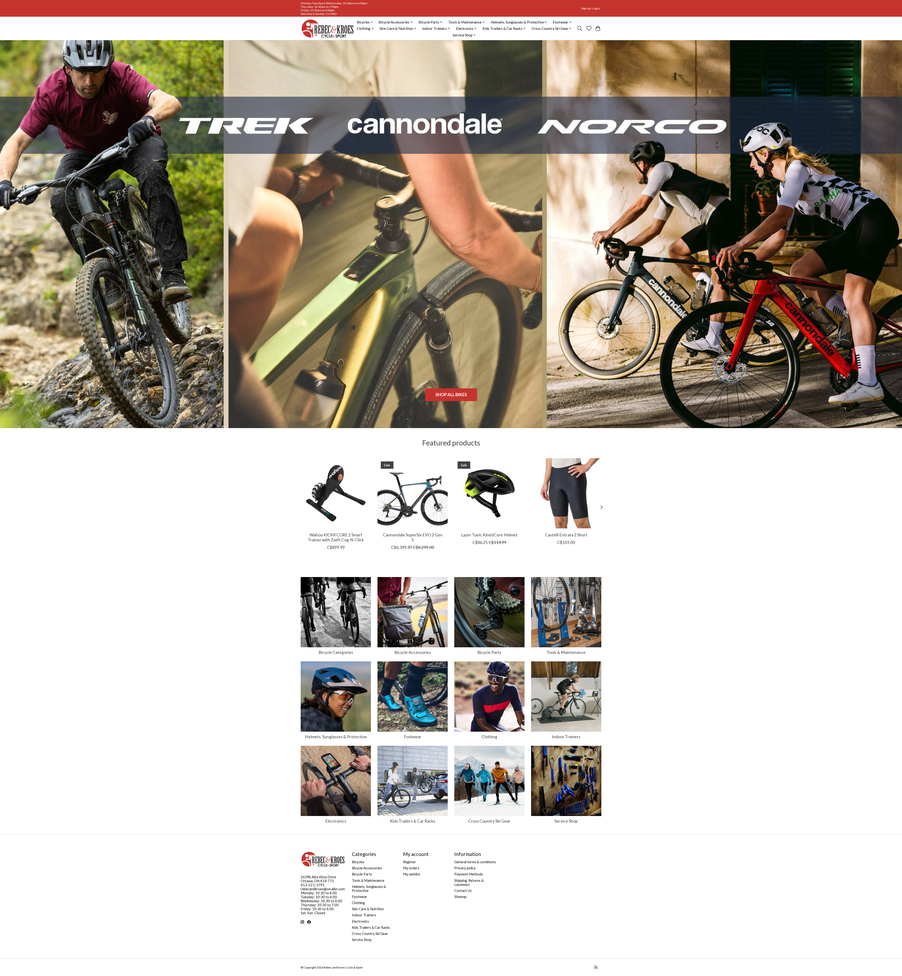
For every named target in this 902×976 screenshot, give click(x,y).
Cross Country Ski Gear (489, 821)
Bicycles (358, 862)
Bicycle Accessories (412, 652)
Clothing (489, 736)
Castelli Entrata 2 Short (566, 534)
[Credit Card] (596, 967)
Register (409, 862)
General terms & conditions (475, 862)
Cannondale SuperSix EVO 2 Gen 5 (413, 537)
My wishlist (411, 874)
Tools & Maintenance (566, 652)
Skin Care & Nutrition (368, 909)
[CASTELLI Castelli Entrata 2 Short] (566, 493)
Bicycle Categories (336, 652)
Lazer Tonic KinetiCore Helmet (489, 534)
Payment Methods (468, 874)
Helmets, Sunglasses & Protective (336, 736)
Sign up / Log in (590, 8)
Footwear (412, 736)
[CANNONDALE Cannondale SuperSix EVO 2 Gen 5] (412, 493)
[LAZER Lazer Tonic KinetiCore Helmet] (489, 493)
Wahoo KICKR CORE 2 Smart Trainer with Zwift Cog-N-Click (336, 537)
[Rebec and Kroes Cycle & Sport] (327, 29)
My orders (411, 868)
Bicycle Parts (489, 652)
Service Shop (566, 821)
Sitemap (460, 897)
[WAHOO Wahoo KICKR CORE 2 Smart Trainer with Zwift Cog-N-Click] (336, 493)
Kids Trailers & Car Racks (412, 821)
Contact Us (463, 891)
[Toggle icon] (579, 28)
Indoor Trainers (566, 736)
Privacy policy (465, 868)
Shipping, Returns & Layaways (469, 882)
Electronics (335, 821)
